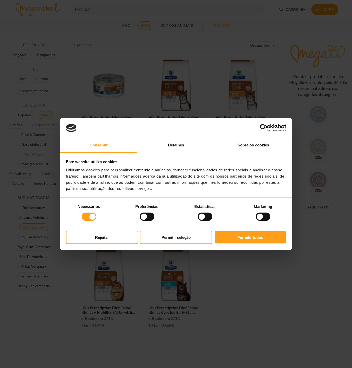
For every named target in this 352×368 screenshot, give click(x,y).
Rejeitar (102, 237)
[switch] (147, 217)
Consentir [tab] (99, 145)
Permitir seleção (176, 237)
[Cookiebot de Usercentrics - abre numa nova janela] (263, 128)
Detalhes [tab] (176, 145)
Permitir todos (250, 237)
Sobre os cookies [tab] (253, 145)
